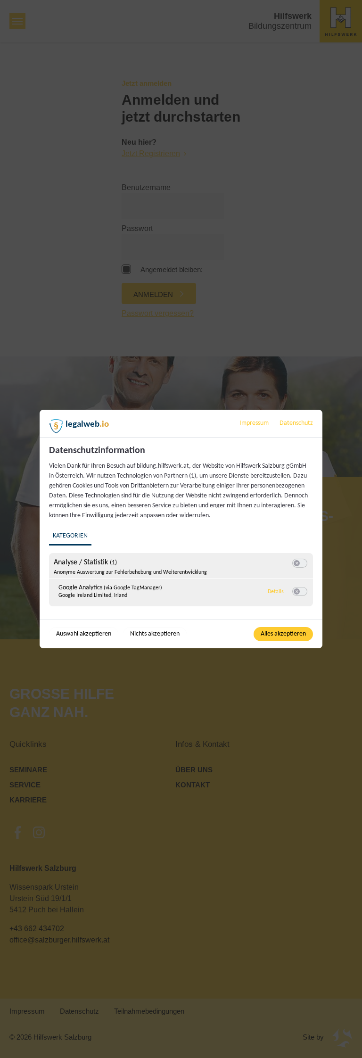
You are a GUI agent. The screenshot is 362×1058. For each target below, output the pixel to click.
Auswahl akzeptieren (83, 633)
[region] (182, 531)
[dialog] (181, 529)
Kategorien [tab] (70, 535)
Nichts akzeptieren (155, 633)
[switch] (299, 563)
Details (276, 592)
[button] (297, 563)
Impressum (254, 423)
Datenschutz (296, 423)
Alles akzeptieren (283, 633)
